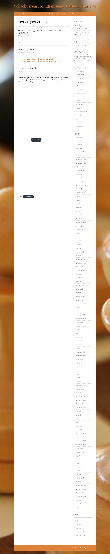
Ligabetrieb (79, 104)
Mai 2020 (78, 333)
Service (59, 14)
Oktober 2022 (80, 267)
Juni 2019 (78, 374)
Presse (78, 108)
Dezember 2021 (81, 293)
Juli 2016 (78, 504)
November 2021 (81, 296)
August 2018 (79, 411)
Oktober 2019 (80, 359)
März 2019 (79, 385)
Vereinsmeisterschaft (82, 123)
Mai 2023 (78, 241)
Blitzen (78, 97)
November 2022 (81, 263)
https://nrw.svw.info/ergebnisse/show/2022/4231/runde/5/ (41, 61)
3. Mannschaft (80, 78)
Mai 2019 (78, 378)
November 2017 (81, 445)
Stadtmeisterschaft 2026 (83, 29)
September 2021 (81, 304)
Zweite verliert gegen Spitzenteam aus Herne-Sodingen (42, 31)
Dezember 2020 (81, 315)
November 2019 (81, 356)
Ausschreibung (80, 93)
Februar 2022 (80, 285)
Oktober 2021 (80, 300)
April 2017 (79, 471)
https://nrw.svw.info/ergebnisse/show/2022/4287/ (38, 59)
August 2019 (79, 367)
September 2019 (81, 363)
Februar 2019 (80, 389)
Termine (51, 14)
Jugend (44, 14)
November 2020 (81, 319)
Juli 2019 (78, 370)
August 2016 (79, 500)
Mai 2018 (78, 422)
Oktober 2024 (80, 189)
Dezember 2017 (81, 441)
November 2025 (81, 163)
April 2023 (79, 245)
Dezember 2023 (81, 219)
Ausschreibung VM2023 (24, 140)
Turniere (26, 14)
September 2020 (81, 326)
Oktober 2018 (80, 404)
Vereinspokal (80, 127)
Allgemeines (79, 89)
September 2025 (81, 170)
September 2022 (81, 270)
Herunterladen (36, 140)
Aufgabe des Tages (69, 14)
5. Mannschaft (80, 86)
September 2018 (81, 408)
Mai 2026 (78, 141)
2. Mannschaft (80, 75)
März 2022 (79, 282)
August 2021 (79, 307)
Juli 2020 (78, 330)
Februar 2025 (80, 178)
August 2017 (79, 456)
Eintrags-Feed (80, 528)
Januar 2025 (79, 182)
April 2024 (79, 204)
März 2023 (79, 248)
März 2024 (79, 207)
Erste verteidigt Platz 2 (82, 45)
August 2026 (79, 137)
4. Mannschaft (80, 82)
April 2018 (79, 426)
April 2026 (79, 144)
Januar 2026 (79, 156)
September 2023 (81, 230)
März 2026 (79, 148)
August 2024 (79, 196)
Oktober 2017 (80, 448)
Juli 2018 (78, 415)
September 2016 (81, 496)
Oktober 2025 (80, 167)
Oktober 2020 (80, 322)
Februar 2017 (80, 478)
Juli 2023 (78, 237)
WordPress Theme (78, 548)
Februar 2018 (80, 433)
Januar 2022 (79, 289)
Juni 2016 (78, 508)
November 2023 (81, 222)
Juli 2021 (78, 311)
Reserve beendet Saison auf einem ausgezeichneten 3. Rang (83, 40)
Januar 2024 (79, 215)
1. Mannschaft (80, 71)
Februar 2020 (80, 345)
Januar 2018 (79, 437)
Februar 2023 (80, 252)
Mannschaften (35, 14)
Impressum (81, 14)
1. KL (19, 42)
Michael (33, 36)
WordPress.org (80, 536)
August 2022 (79, 274)
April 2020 (79, 337)
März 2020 (79, 341)
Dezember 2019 (81, 352)
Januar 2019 (79, 393)
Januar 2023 (79, 256)
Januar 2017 (79, 482)
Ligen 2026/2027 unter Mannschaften (82, 33)
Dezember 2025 (81, 159)
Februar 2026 (80, 152)
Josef (32, 52)
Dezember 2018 (81, 396)
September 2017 (81, 452)
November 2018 (81, 400)
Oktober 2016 (80, 493)
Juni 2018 (78, 419)
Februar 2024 (80, 211)
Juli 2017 (78, 459)
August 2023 (79, 233)
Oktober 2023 (80, 226)
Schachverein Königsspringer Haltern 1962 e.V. (55, 6)
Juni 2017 (78, 463)
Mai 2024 (78, 200)
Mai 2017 (78, 467)
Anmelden (79, 524)
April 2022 (79, 278)
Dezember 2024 (81, 185)
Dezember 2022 (81, 259)
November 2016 (81, 489)
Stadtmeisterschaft (81, 112)
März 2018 (79, 430)
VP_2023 (20, 196)
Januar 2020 (79, 348)
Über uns (18, 14)
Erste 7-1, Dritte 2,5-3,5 (30, 49)
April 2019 (79, 382)
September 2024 (81, 193)
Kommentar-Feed (81, 532)
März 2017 (79, 474)
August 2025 (79, 174)
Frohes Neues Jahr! (28, 68)
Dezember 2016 (81, 485)
